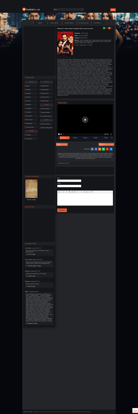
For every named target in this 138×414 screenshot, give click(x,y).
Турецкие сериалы (37, 411)
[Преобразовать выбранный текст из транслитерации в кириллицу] (89, 192)
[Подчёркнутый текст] (63, 192)
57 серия (64, 137)
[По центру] (72, 192)
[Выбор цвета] (81, 192)
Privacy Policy (86, 411)
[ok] (82, 9)
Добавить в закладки (62, 144)
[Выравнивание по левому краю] (69, 192)
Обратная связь (78, 411)
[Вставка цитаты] (86, 192)
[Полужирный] (59, 192)
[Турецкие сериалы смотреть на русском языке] (31, 10)
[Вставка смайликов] (78, 192)
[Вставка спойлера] (92, 192)
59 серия (85, 137)
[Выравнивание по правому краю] (74, 192)
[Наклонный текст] (61, 192)
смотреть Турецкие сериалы (68, 411)
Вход (113, 9)
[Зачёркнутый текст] (66, 192)
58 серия (75, 137)
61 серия (106, 137)
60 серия (95, 137)
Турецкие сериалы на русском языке (51, 411)
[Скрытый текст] (84, 192)
